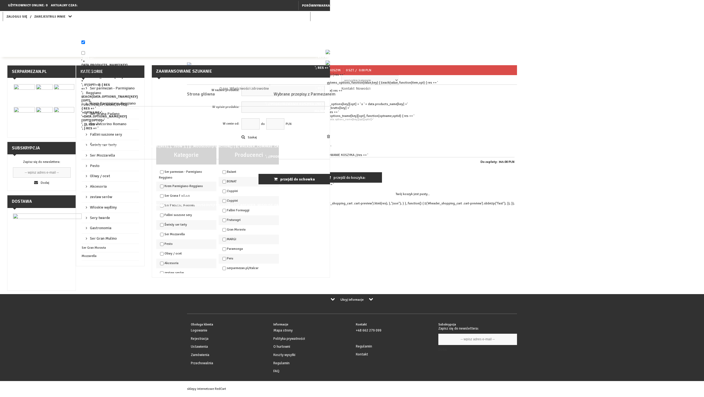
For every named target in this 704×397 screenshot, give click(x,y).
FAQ (276, 371)
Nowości (363, 88)
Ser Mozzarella (102, 155)
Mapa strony (283, 330)
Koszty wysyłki (284, 355)
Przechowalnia (202, 363)
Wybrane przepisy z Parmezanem (305, 94)
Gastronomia (100, 228)
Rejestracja (199, 338)
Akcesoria (98, 186)
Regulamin (281, 363)
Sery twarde (100, 217)
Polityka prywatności (289, 338)
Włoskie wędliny (103, 207)
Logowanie (199, 330)
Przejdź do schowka (297, 179)
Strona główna (201, 94)
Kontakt (347, 88)
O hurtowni (281, 346)
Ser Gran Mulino (103, 238)
